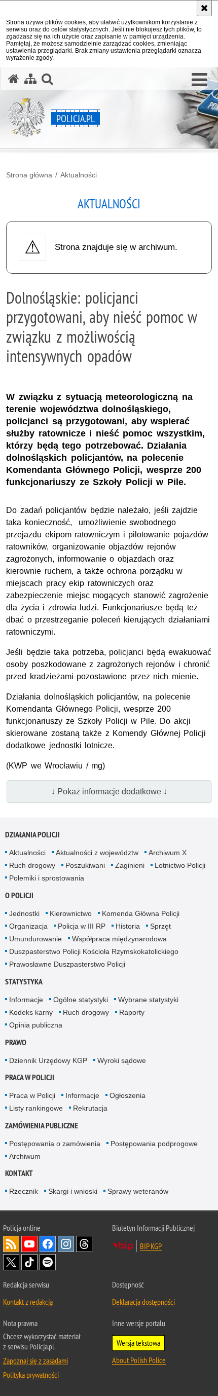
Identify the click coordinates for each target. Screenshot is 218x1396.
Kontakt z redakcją (28, 1302)
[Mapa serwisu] (30, 78)
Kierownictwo (71, 913)
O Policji (19, 895)
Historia (128, 926)
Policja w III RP (81, 926)
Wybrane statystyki (148, 1000)
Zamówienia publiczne (41, 1125)
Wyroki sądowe (121, 1060)
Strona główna (29, 175)
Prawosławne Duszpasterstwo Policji (67, 964)
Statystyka (24, 981)
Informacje (26, 1000)
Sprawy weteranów (137, 1191)
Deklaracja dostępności (143, 1302)
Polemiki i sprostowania (46, 878)
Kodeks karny (31, 1012)
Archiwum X (168, 853)
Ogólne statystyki (80, 1000)
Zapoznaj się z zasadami (35, 1360)
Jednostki (24, 913)
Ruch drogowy (32, 865)
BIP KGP (151, 1246)
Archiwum (25, 1156)
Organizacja (28, 926)
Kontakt (19, 1173)
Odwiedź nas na (29, 1244)
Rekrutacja (90, 1108)
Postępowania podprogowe (154, 1144)
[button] (199, 80)
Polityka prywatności (31, 1375)
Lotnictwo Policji (180, 865)
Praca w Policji (29, 1077)
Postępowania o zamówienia (54, 1144)
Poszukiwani (85, 865)
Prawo (15, 1042)
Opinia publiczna (35, 1025)
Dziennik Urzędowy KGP (48, 1060)
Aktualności (78, 175)
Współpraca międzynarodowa (119, 939)
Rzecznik (23, 1191)
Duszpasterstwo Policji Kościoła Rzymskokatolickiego (93, 951)
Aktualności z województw (97, 853)
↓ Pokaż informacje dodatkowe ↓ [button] (109, 791)
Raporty (131, 1012)
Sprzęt (160, 926)
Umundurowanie (35, 939)
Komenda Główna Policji (140, 913)
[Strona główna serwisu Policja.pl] (13, 78)
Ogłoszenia (128, 1095)
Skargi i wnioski (72, 1191)
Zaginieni (129, 865)
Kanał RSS (11, 1244)
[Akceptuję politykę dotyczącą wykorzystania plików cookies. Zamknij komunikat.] (204, 8)
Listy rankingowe (36, 1108)
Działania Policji (32, 834)
